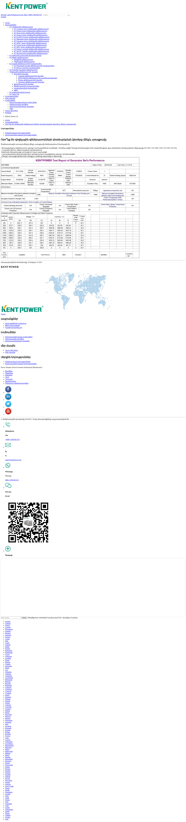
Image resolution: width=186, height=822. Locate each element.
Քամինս (8, 371)
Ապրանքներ (10, 25)
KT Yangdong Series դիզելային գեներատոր (31, 41)
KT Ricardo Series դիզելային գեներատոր (31, 53)
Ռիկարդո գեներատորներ (17, 383)
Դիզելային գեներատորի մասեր (23, 72)
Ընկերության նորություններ (17, 133)
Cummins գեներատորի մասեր (31, 76)
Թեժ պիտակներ (12, 325)
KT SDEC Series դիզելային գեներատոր (30, 43)
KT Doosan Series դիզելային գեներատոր (30, 35)
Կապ (3, 314)
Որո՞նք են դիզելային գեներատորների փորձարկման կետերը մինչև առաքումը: (40, 124)
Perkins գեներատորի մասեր (30, 80)
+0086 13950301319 (12, 439)
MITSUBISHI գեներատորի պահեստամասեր (37, 78)
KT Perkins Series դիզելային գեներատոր (30, 31)
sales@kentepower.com (13, 460)
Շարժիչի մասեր (21, 74)
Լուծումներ (10, 100)
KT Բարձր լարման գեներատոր (23, 70)
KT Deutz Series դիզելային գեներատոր (30, 33)
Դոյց (7, 377)
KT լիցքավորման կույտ (19, 92)
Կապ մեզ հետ (11, 111)
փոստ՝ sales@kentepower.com (12, 15)
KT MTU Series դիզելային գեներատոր (30, 47)
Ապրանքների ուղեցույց (15, 323)
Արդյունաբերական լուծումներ (23, 102)
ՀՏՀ (11, 109)
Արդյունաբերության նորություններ (21, 135)
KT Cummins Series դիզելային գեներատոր (31, 29)
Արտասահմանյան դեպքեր (21, 106)
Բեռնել (8, 113)
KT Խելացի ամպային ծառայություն (25, 55)
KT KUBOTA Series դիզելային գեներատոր (31, 37)
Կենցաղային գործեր (18, 104)
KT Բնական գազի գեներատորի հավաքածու (34, 66)
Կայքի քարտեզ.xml (13, 327)
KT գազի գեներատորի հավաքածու (25, 64)
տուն (7, 23)
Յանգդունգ (10, 381)
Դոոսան (8, 379)
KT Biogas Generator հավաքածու (27, 68)
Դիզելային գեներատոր (24, 62)
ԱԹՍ (16, 90)
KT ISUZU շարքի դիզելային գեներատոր (31, 51)
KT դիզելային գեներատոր (21, 27)
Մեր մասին (10, 98)
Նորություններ (11, 96)
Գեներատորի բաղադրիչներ (26, 86)
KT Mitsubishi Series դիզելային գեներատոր (31, 39)
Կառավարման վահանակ (25, 88)
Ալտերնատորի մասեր (24, 84)
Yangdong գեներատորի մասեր (31, 82)
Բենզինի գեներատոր (23, 60)
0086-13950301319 (12, 480)
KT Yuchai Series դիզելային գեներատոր (30, 45)
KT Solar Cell (14, 94)
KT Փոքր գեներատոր (18, 57)
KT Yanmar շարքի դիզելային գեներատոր (31, 49)
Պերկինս (9, 373)
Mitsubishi (8, 375)
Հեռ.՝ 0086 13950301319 (33, 15)
